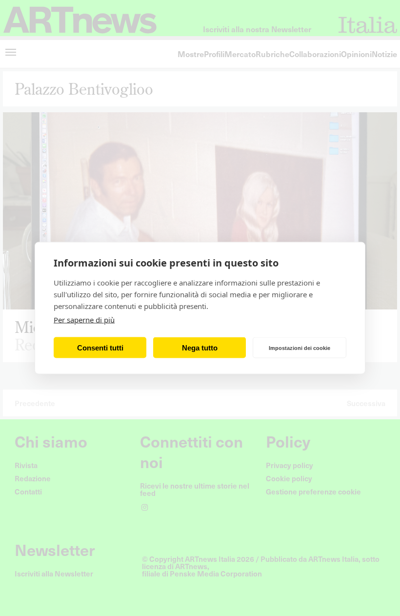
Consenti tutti (100, 347)
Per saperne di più (84, 320)
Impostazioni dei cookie (299, 347)
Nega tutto (200, 347)
